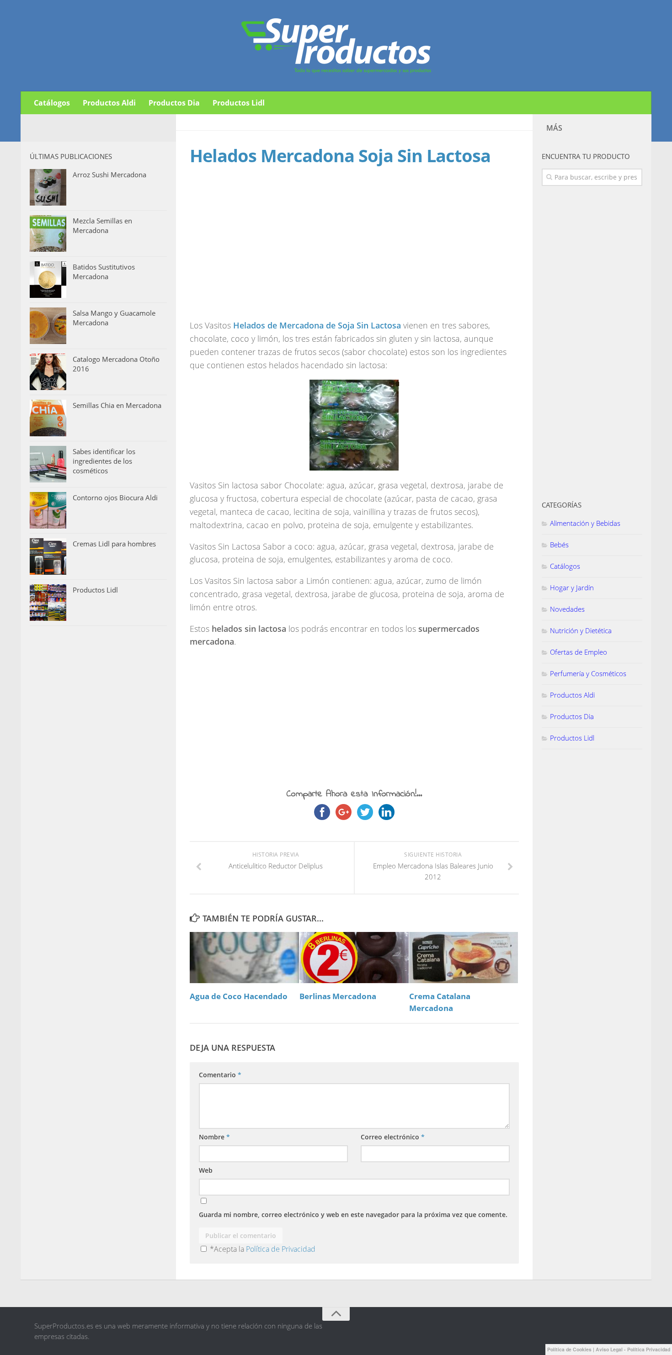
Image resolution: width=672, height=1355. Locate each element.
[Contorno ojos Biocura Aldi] (48, 510)
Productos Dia (174, 103)
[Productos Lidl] (48, 602)
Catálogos (52, 103)
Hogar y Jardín (572, 587)
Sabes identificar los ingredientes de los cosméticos (104, 461)
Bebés (559, 544)
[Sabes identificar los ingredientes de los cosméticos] (48, 464)
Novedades (567, 609)
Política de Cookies (569, 1349)
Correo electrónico (393, 1137)
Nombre (214, 1137)
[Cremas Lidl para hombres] (48, 556)
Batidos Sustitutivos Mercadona (104, 271)
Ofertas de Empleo (578, 651)
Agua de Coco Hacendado (239, 996)
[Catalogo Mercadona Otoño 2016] (48, 372)
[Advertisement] (266, 251)
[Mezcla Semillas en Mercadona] (48, 233)
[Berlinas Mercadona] (354, 958)
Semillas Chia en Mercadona (117, 405)
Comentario (220, 1074)
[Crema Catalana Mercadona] (463, 958)
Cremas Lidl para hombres (114, 543)
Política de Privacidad (280, 1249)
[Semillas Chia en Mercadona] (48, 418)
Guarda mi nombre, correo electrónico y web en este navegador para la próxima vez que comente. (353, 1214)
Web (206, 1170)
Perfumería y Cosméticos (588, 673)
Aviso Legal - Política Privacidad (633, 1349)
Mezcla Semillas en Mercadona (102, 225)
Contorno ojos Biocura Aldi (115, 497)
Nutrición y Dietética (581, 630)
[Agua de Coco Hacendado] (244, 958)
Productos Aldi (109, 103)
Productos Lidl (239, 103)
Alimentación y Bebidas (585, 523)
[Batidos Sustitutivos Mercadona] (48, 279)
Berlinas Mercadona (337, 996)
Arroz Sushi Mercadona (109, 174)
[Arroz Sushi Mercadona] (48, 187)
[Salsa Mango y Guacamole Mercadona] (48, 325)
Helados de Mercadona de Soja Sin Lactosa (317, 325)
